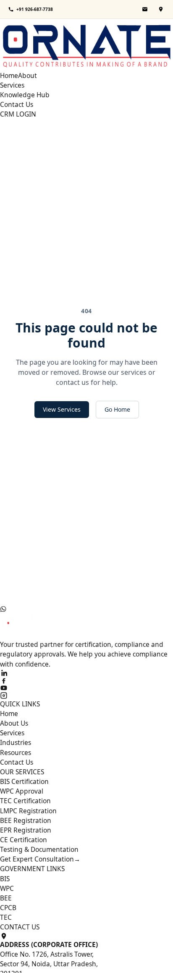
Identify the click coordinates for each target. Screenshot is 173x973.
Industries (15, 742)
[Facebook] (86, 680)
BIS (5, 878)
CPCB (8, 907)
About (27, 75)
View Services (62, 409)
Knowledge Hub (25, 94)
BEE (6, 898)
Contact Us (16, 104)
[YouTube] (86, 688)
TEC (6, 917)
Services (12, 85)
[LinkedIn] (86, 673)
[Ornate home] (86, 45)
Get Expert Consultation (40, 859)
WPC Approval (21, 791)
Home (9, 75)
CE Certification (23, 839)
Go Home (117, 409)
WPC (7, 888)
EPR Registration (25, 830)
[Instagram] (86, 695)
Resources (15, 752)
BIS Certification (24, 781)
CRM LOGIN (18, 114)
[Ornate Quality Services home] (86, 626)
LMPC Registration (28, 810)
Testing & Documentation (39, 849)
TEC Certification (25, 800)
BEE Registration (25, 820)
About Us (14, 723)
